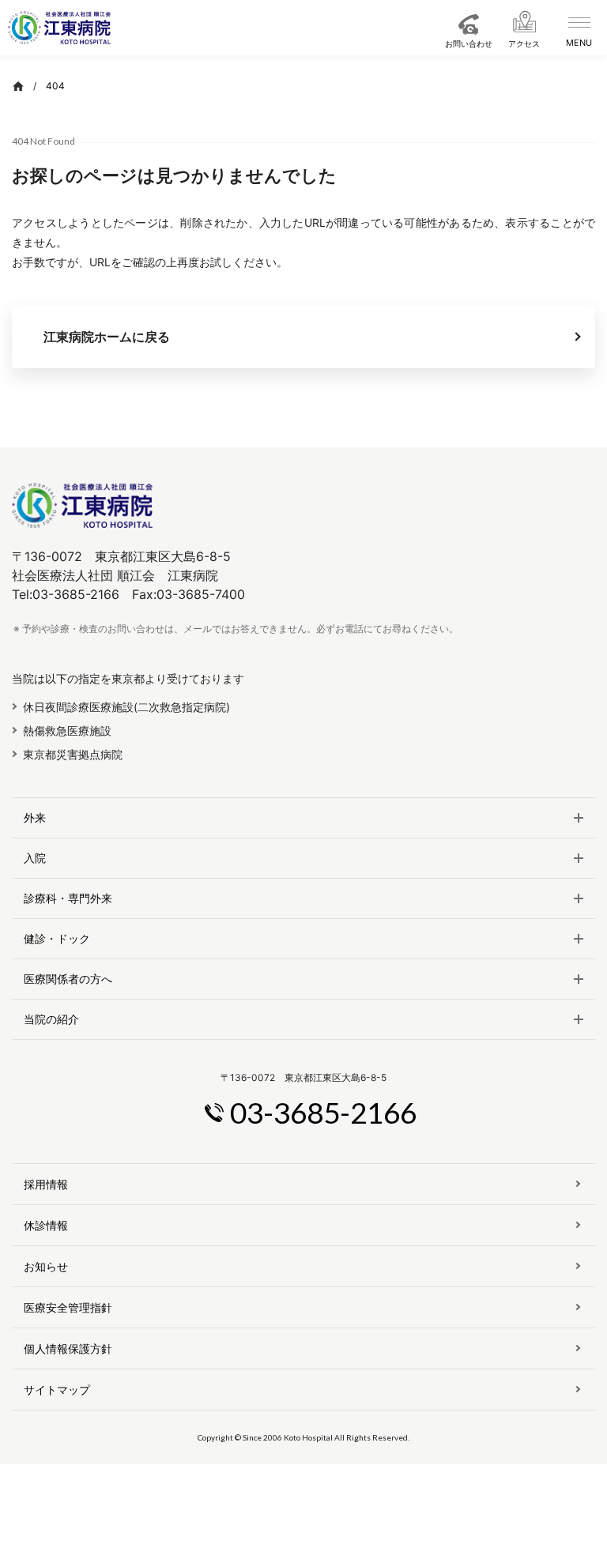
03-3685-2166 (323, 1112)
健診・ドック (57, 938)
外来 (35, 817)
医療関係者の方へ (68, 979)
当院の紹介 (51, 1019)
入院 (35, 858)
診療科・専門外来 (68, 898)
